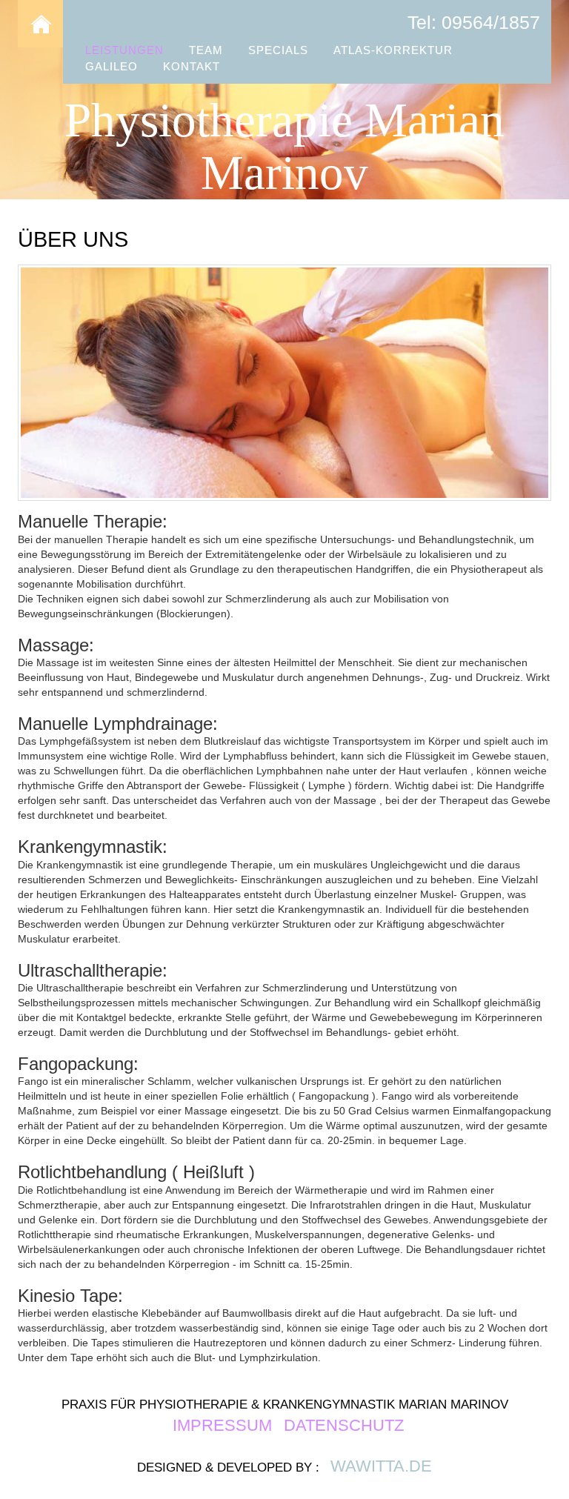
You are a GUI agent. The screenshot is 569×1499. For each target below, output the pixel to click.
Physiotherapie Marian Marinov (284, 146)
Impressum (224, 1425)
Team (206, 50)
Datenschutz (344, 1425)
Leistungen (124, 50)
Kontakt (191, 66)
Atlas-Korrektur (393, 50)
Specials (278, 50)
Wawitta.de (381, 1466)
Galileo (111, 66)
